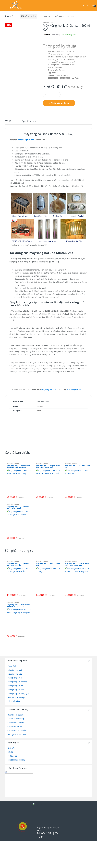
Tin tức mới (12, 756)
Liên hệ (10, 752)
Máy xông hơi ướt (14, 674)
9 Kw (39, 410)
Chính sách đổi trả (14, 726)
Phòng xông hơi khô (15, 678)
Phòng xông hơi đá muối (17, 681)
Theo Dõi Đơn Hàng (15, 719)
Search (83, 5)
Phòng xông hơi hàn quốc (17, 689)
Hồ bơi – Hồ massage (16, 697)
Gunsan (40, 406)
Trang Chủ (11, 666)
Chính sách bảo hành (15, 722)
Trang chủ (9, 16)
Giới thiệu (11, 748)
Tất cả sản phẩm (14, 701)
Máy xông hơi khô (28, 16)
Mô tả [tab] (8, 121)
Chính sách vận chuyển (16, 730)
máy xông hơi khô (26, 139)
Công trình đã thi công (16, 760)
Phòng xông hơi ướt (15, 685)
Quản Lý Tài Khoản (15, 715)
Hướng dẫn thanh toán (16, 734)
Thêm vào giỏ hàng (60, 103)
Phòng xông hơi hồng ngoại (18, 693)
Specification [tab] (29, 121)
